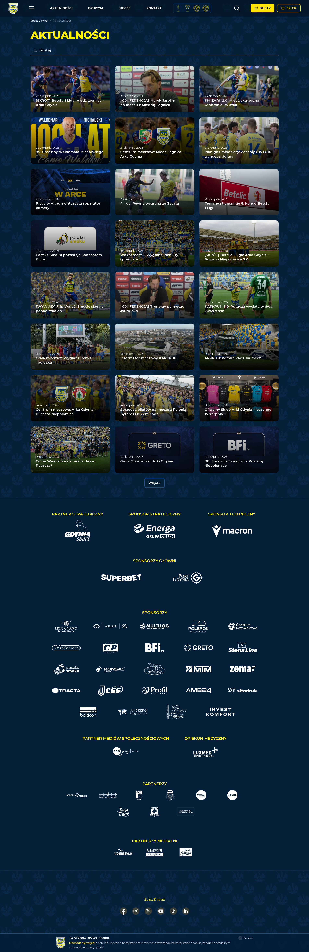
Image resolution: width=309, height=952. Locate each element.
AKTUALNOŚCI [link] (62, 20)
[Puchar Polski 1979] (178, 8)
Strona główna (39, 20)
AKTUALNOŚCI (61, 8)
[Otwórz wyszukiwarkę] (237, 8)
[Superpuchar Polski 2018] (205, 8)
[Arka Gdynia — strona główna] (13, 8)
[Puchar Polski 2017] (187, 8)
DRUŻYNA (95, 8)
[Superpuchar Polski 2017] (196, 8)
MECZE (125, 8)
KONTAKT (154, 8)
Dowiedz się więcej (82, 943)
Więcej (154, 483)
